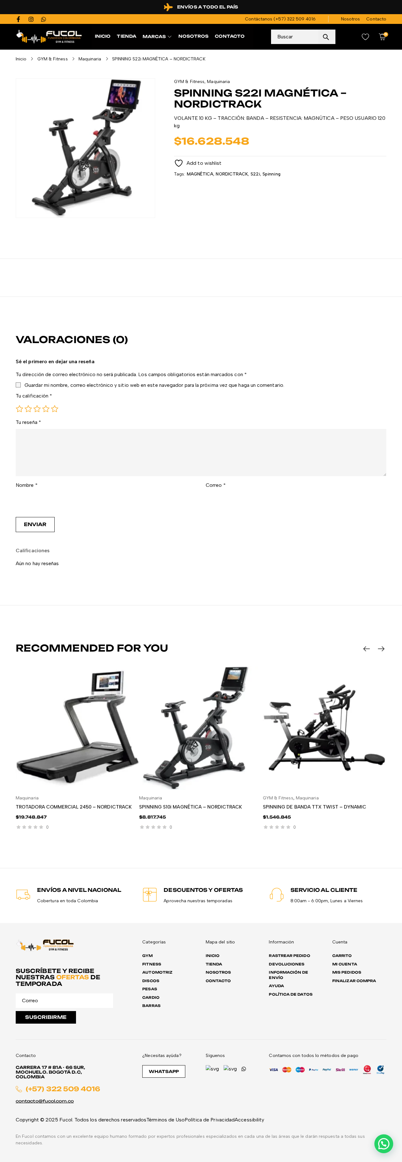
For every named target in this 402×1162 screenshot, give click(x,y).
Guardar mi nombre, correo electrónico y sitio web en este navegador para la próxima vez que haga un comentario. (154, 385)
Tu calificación (34, 396)
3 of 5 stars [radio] (37, 409)
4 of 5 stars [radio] (46, 409)
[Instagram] (31, 19)
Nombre (27, 485)
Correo (216, 485)
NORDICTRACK (232, 174)
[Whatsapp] (43, 19)
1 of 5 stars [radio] (19, 409)
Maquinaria (90, 59)
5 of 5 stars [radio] (54, 409)
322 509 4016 (301, 19)
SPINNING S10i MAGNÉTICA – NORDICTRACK (190, 807)
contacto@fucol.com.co (45, 1101)
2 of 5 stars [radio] (28, 409)
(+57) (280, 19)
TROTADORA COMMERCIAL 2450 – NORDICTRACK (74, 807)
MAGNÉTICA (200, 174)
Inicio (21, 59)
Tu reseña (28, 422)
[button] (383, 1143)
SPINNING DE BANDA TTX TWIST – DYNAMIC (315, 807)
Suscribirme (46, 1017)
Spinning (271, 174)
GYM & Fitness (52, 59)
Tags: (179, 174)
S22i (255, 174)
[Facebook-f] (18, 19)
